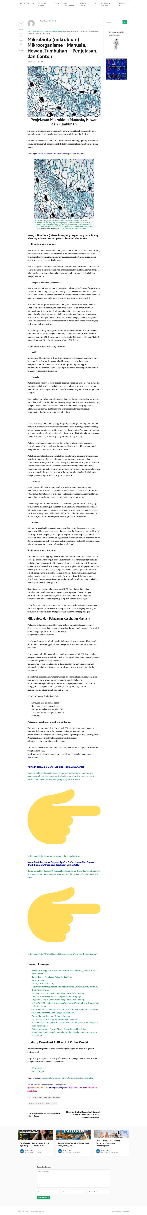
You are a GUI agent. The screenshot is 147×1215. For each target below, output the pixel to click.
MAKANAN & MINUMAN (105, 4)
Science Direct (61, 1078)
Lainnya (82, 1087)
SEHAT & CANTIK (83, 4)
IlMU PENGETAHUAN (69, 4)
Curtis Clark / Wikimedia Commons (73, 228)
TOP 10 (95, 4)
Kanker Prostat (38, 980)
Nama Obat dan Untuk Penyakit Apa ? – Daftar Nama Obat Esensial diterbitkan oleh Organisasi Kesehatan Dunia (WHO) (61, 863)
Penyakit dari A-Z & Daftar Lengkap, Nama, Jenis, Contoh (56, 766)
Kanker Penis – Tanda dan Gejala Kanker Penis (52, 977)
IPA (33, 3)
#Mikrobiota (40, 1104)
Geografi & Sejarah (58, 1087)
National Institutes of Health (80, 1078)
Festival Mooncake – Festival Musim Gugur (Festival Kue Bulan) (59, 1029)
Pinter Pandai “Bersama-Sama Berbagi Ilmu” (48, 1084)
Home (29, 31)
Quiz (30, 1087)
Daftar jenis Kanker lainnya (43, 983)
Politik (57, 3)
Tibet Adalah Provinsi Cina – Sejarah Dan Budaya (53, 1013)
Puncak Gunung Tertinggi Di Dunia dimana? (51, 1016)
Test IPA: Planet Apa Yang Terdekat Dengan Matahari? (55, 1019)
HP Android (37, 1068)
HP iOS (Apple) (38, 1071)
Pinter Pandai (47, 21)
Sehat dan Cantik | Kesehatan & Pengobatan (47, 31)
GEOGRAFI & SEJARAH (42, 4)
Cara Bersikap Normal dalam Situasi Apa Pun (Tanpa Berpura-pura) (34, 1144)
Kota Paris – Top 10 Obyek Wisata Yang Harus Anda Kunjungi (58, 993)
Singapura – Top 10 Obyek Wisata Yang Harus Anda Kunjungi (58, 1000)
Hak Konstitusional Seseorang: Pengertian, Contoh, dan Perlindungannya (108, 1143)
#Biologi (31, 1104)
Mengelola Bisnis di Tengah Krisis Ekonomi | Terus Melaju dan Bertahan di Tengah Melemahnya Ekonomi (83, 1115)
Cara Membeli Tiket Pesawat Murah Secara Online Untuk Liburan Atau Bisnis (65, 1009)
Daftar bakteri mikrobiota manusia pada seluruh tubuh (61, 153)
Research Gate (48, 1078)
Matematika (38, 1087)
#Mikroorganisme (51, 1104)
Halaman (122, 3)
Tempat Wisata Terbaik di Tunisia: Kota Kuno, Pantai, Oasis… (73, 1144)
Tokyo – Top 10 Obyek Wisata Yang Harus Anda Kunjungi (56, 996)
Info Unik (72, 1087)
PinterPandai (29, 1150)
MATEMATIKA (24, 3)
